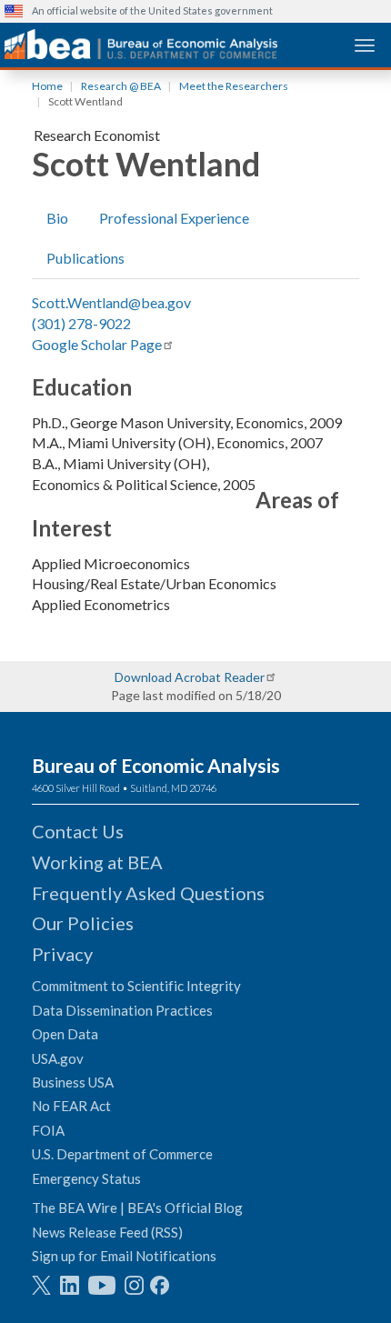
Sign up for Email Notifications (124, 1256)
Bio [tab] (57, 217)
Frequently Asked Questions (148, 893)
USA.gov (58, 1058)
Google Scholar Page (97, 344)
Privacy (62, 954)
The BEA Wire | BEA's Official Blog (137, 1207)
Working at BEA (97, 862)
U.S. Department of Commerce (122, 1154)
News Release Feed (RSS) (107, 1232)
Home (47, 86)
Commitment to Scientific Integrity (136, 985)
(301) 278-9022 (81, 323)
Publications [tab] (85, 257)
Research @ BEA (121, 86)
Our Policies (83, 923)
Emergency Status (86, 1178)
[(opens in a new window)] (41, 1285)
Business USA (73, 1082)
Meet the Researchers (233, 86)
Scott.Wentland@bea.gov (111, 302)
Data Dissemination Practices (122, 1010)
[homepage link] (141, 44)
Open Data (65, 1034)
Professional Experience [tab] (174, 217)
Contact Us (78, 831)
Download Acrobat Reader (190, 677)
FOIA (48, 1130)
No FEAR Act (71, 1105)
